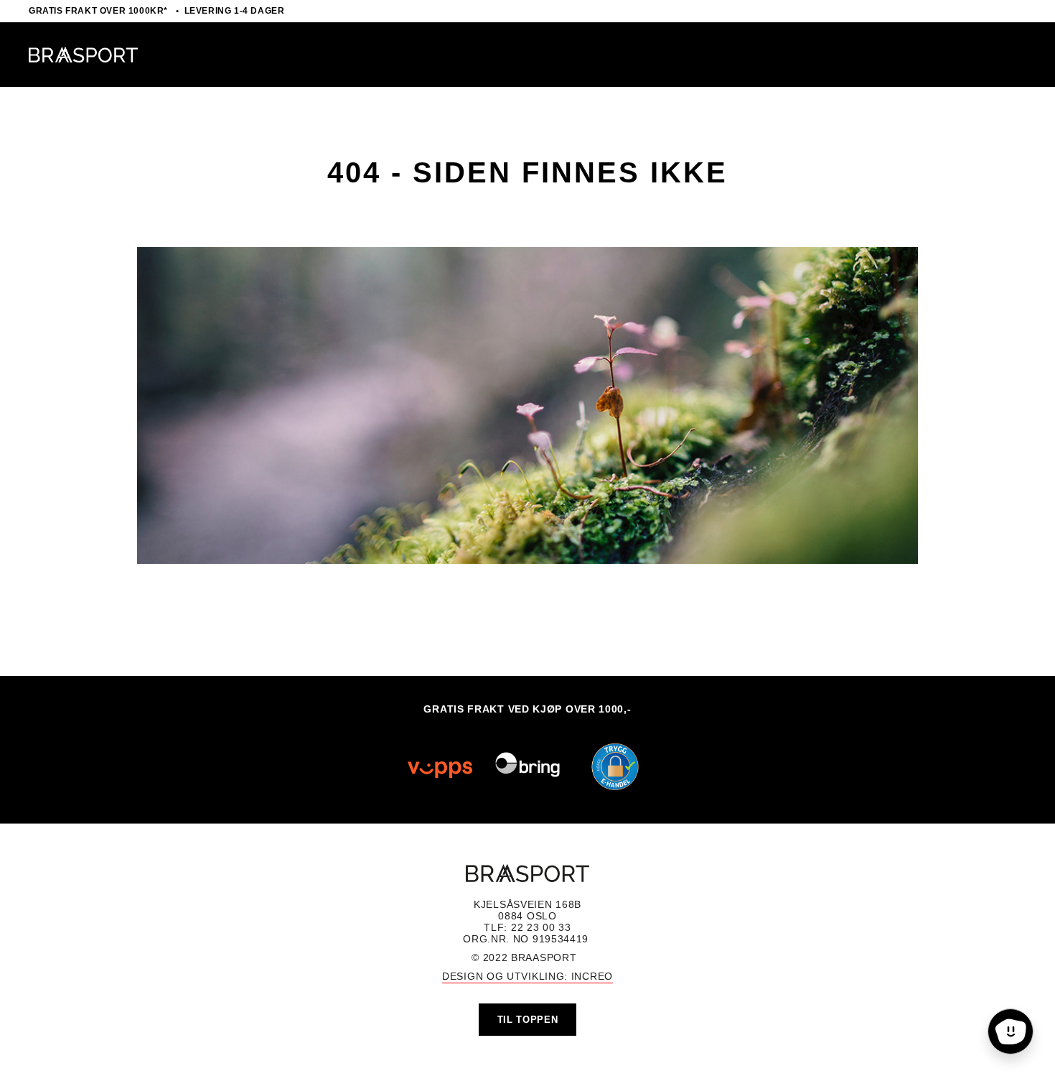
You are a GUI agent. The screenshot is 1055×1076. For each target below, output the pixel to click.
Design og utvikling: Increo (527, 976)
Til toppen (527, 1019)
